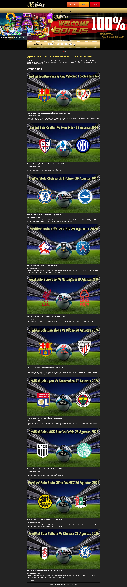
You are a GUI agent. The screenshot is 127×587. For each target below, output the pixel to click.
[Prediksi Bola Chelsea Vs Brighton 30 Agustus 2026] (63, 193)
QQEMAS (29, 61)
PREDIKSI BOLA (61, 11)
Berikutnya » (36, 581)
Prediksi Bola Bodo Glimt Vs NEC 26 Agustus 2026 (44, 520)
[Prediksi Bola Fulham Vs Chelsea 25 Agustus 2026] (63, 549)
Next (125, 26)
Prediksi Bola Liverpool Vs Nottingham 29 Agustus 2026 (46, 316)
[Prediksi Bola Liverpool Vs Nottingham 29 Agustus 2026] (63, 294)
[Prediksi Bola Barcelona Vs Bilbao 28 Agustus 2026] (63, 345)
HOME (51, 11)
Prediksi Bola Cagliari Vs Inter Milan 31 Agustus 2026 (45, 164)
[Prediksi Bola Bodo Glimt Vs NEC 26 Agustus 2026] (63, 498)
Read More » (61, 119)
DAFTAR (95, 4)
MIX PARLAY (73, 11)
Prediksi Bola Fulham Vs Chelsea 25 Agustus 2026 (44, 570)
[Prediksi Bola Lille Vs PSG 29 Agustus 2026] (63, 244)
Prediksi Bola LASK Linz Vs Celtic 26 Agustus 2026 (44, 469)
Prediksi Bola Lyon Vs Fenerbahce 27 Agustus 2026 (45, 418)
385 (32, 581)
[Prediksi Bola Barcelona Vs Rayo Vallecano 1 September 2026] (63, 91)
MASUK (84, 4)
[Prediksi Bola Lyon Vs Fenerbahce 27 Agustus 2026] (63, 396)
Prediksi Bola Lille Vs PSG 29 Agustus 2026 (42, 265)
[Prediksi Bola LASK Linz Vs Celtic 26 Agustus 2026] (63, 447)
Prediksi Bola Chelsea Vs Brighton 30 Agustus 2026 (45, 215)
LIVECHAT (73, 4)
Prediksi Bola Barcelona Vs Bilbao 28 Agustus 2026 (45, 367)
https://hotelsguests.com (59, 584)
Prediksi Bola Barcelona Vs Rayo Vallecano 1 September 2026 (48, 113)
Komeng (30, 115)
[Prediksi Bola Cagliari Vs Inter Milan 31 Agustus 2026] (63, 142)
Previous (2, 26)
